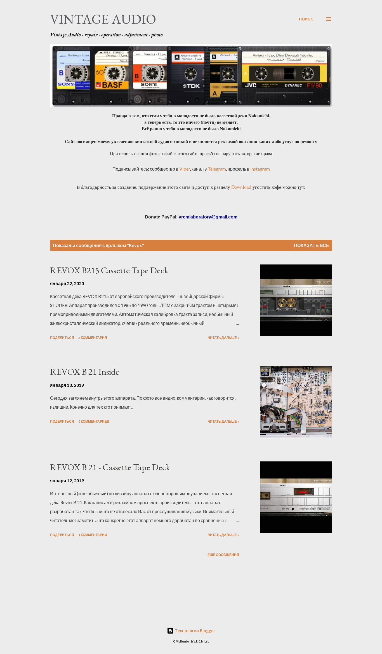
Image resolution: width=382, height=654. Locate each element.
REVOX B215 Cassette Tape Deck (109, 270)
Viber (184, 168)
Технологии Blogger (194, 630)
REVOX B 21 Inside (84, 372)
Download (241, 187)
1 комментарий (92, 535)
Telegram (217, 168)
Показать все (311, 245)
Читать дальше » (223, 338)
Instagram (260, 168)
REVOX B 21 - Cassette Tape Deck (110, 467)
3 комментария (92, 338)
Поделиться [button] (62, 338)
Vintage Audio (103, 19)
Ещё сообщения (223, 555)
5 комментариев (93, 421)
